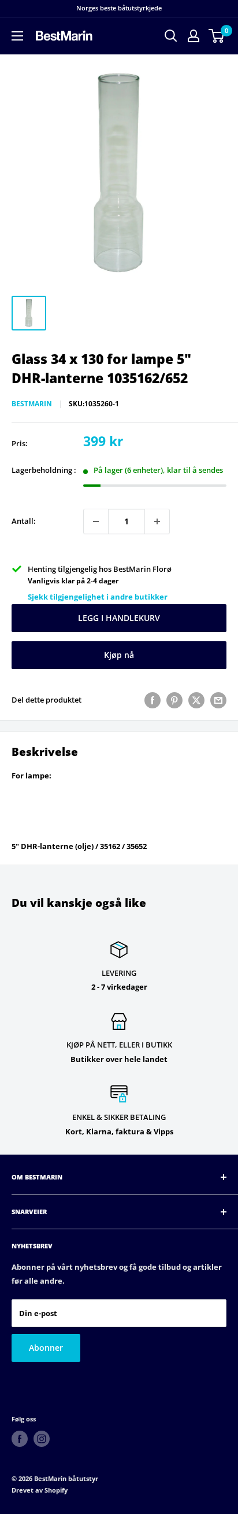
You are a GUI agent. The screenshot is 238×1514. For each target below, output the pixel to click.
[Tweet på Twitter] (196, 700)
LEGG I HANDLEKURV (119, 617)
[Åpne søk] (171, 36)
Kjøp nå (119, 654)
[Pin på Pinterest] (174, 700)
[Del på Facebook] (152, 700)
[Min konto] (193, 36)
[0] (217, 36)
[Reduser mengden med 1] (96, 521)
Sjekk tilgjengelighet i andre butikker (98, 596)
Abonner (46, 1347)
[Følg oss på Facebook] (20, 1439)
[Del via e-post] (218, 700)
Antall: (24, 521)
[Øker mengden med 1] (157, 521)
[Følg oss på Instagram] (42, 1439)
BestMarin (32, 404)
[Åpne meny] (17, 36)
